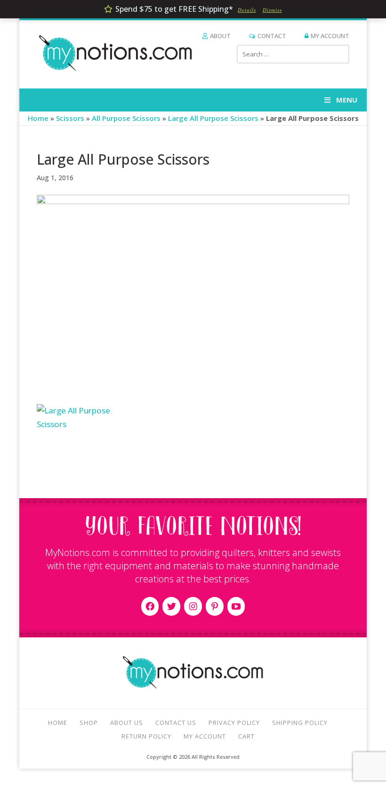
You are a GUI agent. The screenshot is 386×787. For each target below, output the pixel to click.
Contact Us (175, 722)
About (220, 36)
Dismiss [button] (272, 9)
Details (247, 9)
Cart (246, 736)
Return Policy (146, 736)
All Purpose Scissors (126, 118)
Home (38, 118)
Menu (346, 99)
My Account (330, 36)
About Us (126, 722)
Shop (89, 722)
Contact (271, 36)
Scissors (70, 118)
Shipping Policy (300, 722)
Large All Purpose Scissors (213, 118)
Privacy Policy (234, 722)
